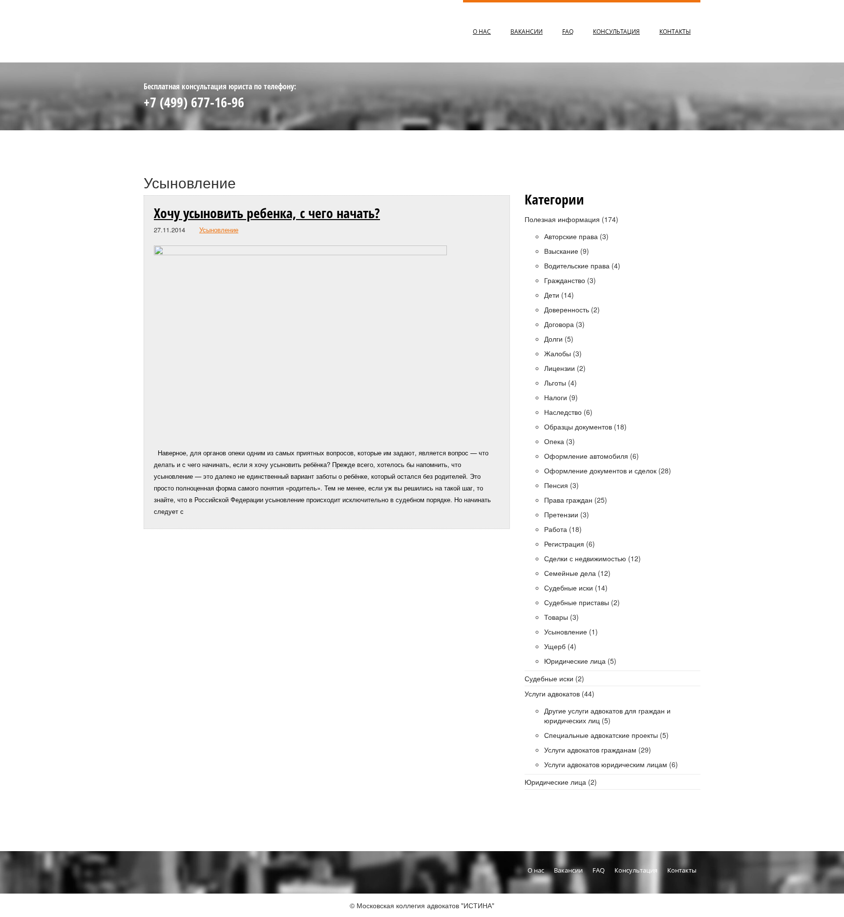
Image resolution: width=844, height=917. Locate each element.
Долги (553, 339)
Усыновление (218, 229)
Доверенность (566, 309)
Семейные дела (570, 573)
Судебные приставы (576, 602)
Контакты (675, 31)
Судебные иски (568, 587)
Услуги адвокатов (552, 693)
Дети (551, 295)
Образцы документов (578, 426)
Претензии (561, 514)
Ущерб (555, 646)
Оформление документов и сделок (600, 470)
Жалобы (557, 353)
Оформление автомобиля (586, 456)
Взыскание (561, 251)
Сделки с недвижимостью (585, 558)
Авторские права (571, 236)
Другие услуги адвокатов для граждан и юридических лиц (607, 715)
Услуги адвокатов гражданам (590, 749)
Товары (556, 617)
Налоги (555, 397)
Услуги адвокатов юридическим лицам (605, 764)
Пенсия (556, 485)
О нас (482, 31)
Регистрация (564, 544)
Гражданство (564, 280)
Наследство (563, 412)
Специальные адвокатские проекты (601, 735)
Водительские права (577, 265)
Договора (559, 324)
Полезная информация (562, 219)
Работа (555, 529)
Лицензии (559, 368)
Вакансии (526, 31)
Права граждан (568, 500)
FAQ (567, 31)
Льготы (555, 382)
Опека (554, 441)
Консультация (616, 31)
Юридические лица (575, 661)
